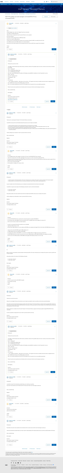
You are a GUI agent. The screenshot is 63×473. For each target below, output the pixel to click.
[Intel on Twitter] (13, 462)
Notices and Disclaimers (42, 467)
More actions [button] (53, 16)
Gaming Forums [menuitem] (34, 4)
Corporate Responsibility (38, 460)
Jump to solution (13, 28)
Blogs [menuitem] (39, 4)
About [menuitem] (9, 4)
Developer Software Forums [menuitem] (16, 4)
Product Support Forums (14, 13)
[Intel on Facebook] (11, 462)
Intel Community (7, 13)
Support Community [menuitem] (4, 4)
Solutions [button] (17, 1)
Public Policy (48, 460)
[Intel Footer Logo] (6, 464)
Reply (54, 49)
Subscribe (46, 16)
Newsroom (24, 460)
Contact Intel (20, 460)
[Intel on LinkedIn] (16, 462)
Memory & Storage (22, 13)
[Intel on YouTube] (18, 462)
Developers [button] (22, 1)
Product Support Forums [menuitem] (26, 4)
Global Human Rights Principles (37, 468)
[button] (56, 23)
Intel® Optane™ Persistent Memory (31, 13)
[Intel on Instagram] (20, 462)
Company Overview (14, 460)
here (32, 452)
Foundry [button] (32, 1)
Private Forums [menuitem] (45, 4)
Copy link (47, 101)
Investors (28, 460)
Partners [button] (28, 1)
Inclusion (44, 460)
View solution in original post (12, 99)
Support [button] (11, 1)
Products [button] (6, 1)
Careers (32, 460)
